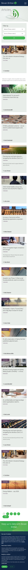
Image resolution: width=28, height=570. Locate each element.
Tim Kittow (6, 70)
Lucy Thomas (7, 170)
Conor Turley (7, 323)
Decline (11, 566)
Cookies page (4, 563)
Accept (4, 566)
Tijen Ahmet (7, 262)
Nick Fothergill (7, 505)
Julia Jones (6, 201)
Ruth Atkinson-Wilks (8, 353)
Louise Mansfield (8, 383)
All (14, 38)
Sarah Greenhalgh (8, 140)
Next (6, 516)
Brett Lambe (7, 414)
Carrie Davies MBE (8, 109)
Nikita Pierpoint (7, 231)
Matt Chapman (7, 292)
